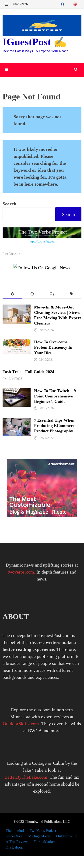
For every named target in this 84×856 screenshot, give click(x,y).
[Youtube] (68, 3)
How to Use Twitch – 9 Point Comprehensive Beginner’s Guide (55, 396)
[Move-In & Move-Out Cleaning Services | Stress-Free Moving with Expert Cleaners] (17, 308)
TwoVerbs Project (43, 831)
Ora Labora (14, 847)
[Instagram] (80, 3)
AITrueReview (17, 842)
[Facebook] (63, 3)
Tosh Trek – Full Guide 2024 (28, 371)
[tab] (12, 294)
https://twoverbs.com (42, 241)
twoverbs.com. (21, 571)
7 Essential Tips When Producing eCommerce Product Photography (55, 425)
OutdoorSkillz (66, 836)
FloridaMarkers (45, 842)
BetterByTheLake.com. (26, 777)
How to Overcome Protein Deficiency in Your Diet (53, 347)
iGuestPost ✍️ (34, 42)
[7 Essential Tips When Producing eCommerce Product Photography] (17, 421)
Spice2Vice (14, 836)
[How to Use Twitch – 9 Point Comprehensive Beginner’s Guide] (17, 391)
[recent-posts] (32, 294)
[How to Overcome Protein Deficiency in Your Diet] (17, 342)
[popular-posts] (12, 294)
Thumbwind (15, 831)
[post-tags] (72, 294)
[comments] (52, 294)
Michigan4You (39, 836)
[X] (71, 3)
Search (9, 203)
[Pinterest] (75, 3)
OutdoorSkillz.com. (21, 723)
